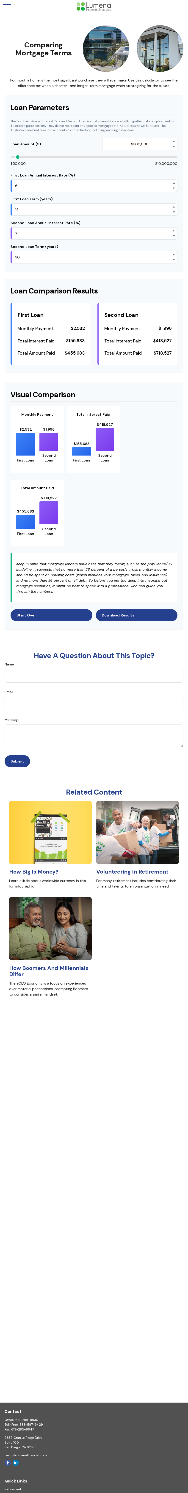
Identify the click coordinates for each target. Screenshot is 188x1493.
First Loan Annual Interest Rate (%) (43, 175)
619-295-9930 (26, 1420)
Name (9, 664)
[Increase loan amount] (174, 141)
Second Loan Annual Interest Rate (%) (45, 222)
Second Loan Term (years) (34, 246)
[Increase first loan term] (174, 206)
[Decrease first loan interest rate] (174, 188)
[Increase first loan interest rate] (174, 183)
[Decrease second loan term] (174, 259)
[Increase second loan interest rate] (174, 230)
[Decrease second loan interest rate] (174, 236)
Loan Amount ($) (26, 144)
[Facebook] (8, 1463)
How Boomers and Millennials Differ (48, 970)
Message (12, 719)
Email (9, 691)
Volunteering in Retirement (132, 871)
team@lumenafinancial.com (26, 1455)
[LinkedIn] (16, 1463)
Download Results (118, 615)
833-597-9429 (31, 1424)
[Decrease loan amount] (174, 146)
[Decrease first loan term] (174, 212)
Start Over (26, 615)
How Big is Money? (33, 871)
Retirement (13, 1489)
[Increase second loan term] (174, 254)
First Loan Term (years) (32, 199)
